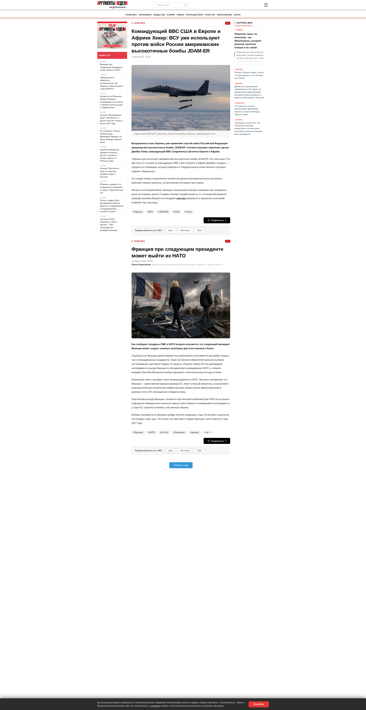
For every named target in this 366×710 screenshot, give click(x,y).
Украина (137, 212)
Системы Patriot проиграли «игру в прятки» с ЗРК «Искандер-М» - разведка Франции (108, 224)
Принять (259, 704)
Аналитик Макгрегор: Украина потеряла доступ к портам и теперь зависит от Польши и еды (110, 155)
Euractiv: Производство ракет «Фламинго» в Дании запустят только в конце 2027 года (111, 119)
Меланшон (179, 432)
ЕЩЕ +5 (208, 432)
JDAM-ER (163, 212)
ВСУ (150, 212)
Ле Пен (164, 432)
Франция (138, 432)
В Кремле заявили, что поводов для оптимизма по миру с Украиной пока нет (111, 188)
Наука (237, 15)
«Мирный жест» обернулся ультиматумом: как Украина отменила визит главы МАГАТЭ (111, 83)
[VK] (258, 5)
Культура (210, 15)
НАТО (151, 432)
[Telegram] (251, 5)
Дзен (171, 230)
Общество (159, 15)
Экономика (145, 15)
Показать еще (181, 465)
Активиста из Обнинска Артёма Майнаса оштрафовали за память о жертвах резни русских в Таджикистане (111, 101)
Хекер (188, 212)
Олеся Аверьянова (141, 265)
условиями (155, 706)
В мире (171, 15)
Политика (131, 15)
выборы (194, 432)
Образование (224, 15)
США (176, 212)
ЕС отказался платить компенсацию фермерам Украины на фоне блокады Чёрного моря (111, 136)
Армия (180, 15)
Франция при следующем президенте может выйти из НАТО (111, 67)
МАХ (199, 230)
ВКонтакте (185, 230)
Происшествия (194, 15)
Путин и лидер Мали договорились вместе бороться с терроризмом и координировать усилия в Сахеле (111, 206)
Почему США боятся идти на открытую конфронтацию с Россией (109, 172)
